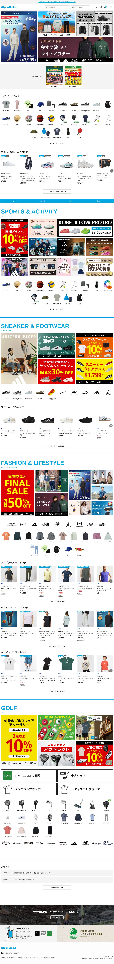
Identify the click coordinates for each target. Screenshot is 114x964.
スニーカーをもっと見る (57, 446)
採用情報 (11, 957)
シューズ (42, 201)
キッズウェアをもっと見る (57, 691)
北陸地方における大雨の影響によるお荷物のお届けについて (57, 2)
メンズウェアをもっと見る (57, 601)
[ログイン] (101, 7)
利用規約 (20, 957)
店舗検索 (58, 917)
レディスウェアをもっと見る (57, 646)
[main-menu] (111, 7)
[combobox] (57, 7)
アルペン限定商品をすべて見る (57, 191)
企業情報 (3, 957)
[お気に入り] (97, 7)
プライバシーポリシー (32, 957)
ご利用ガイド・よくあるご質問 (11, 953)
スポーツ (14, 201)
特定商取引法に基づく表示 (48, 957)
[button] (112, 171)
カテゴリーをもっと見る (57, 143)
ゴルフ (98, 201)
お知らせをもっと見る (57, 887)
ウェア (70, 201)
